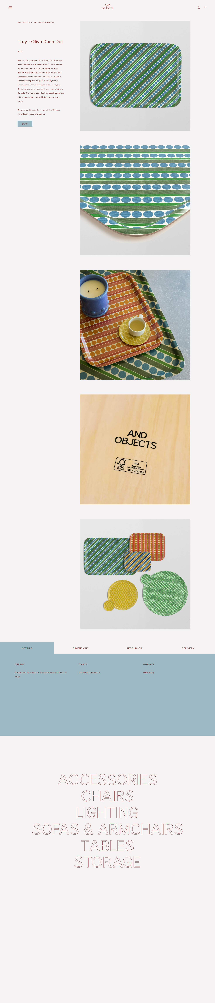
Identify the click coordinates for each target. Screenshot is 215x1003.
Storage (107, 861)
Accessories (107, 779)
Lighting (107, 812)
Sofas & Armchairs (107, 828)
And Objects (24, 22)
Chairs (107, 795)
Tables (107, 845)
